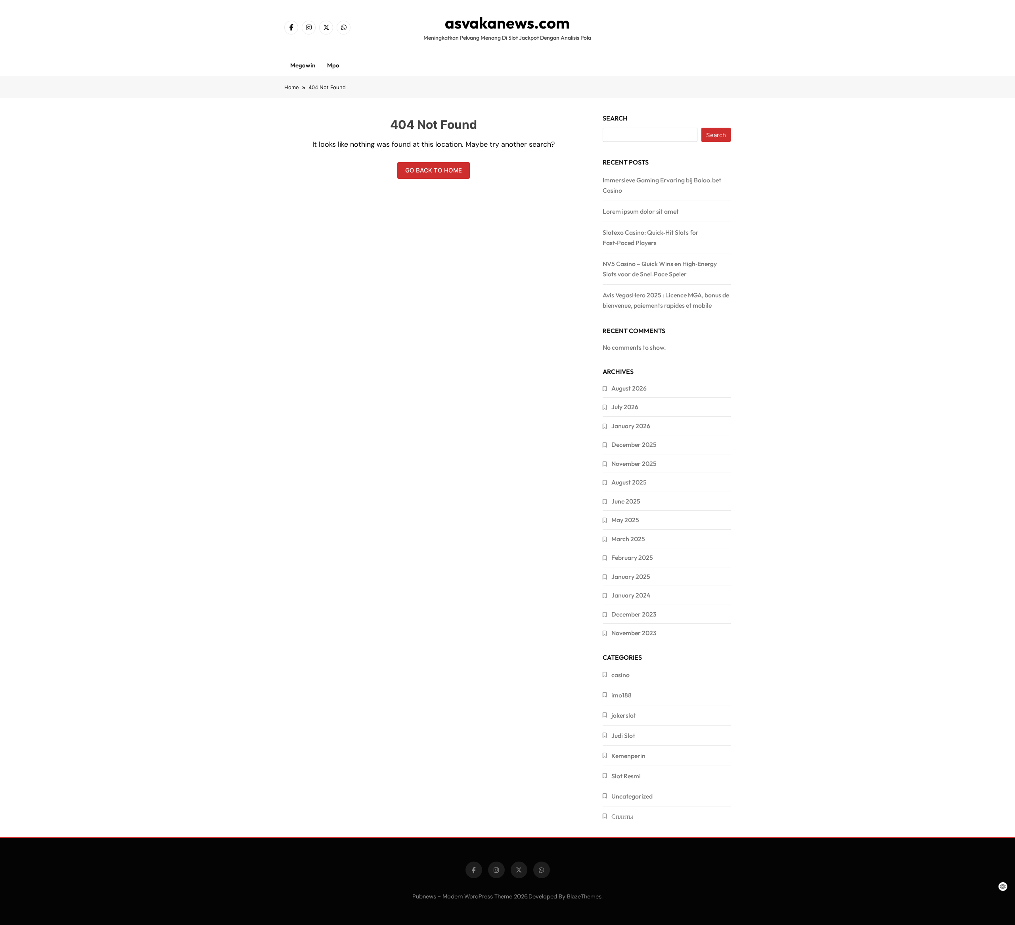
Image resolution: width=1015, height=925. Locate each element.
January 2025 (630, 576)
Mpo (333, 65)
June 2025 (625, 501)
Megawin (302, 65)
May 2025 (625, 520)
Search (615, 118)
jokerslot (623, 715)
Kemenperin (628, 756)
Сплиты (622, 816)
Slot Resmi (626, 776)
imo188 (621, 695)
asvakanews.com (507, 23)
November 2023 (634, 633)
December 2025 (634, 444)
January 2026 (630, 426)
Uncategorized (632, 796)
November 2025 (634, 463)
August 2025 (629, 482)
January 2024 (630, 595)
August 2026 (629, 388)
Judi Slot (623, 735)
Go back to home (433, 170)
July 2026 (624, 407)
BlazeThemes (584, 896)
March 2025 (628, 539)
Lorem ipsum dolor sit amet (641, 211)
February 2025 (632, 557)
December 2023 (634, 614)
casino (620, 675)
